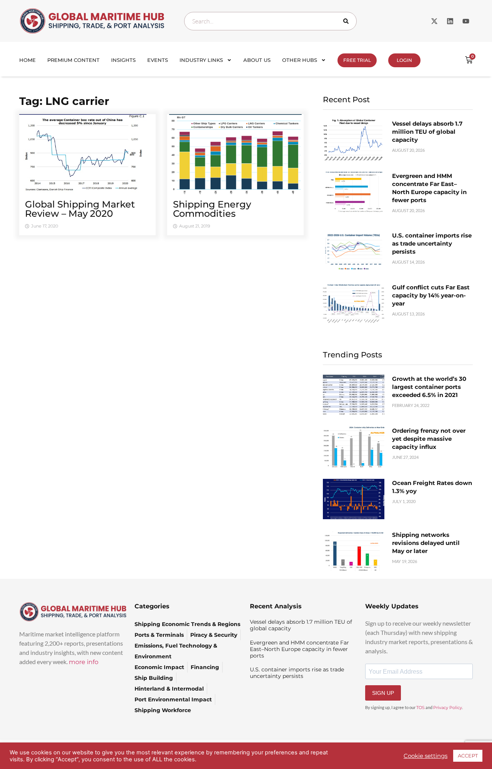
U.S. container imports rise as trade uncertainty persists (432, 243)
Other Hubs (299, 60)
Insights (123, 60)
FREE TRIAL (357, 60)
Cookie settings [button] (425, 755)
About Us (257, 60)
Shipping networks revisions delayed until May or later (426, 543)
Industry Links (201, 60)
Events (157, 60)
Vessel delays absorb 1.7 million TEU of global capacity (427, 131)
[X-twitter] (434, 21)
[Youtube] (466, 21)
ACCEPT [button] (468, 755)
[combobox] (270, 21)
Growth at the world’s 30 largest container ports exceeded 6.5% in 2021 (429, 387)
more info (83, 662)
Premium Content (73, 60)
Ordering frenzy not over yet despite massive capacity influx (428, 438)
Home (27, 60)
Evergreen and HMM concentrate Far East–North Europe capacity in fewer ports (299, 649)
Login (404, 60)
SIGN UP (383, 693)
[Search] (347, 21)
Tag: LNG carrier (64, 101)
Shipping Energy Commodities (212, 209)
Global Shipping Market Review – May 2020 (80, 209)
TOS (420, 707)
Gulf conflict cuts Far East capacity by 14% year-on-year (431, 295)
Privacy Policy (447, 707)
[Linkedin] (450, 21)
